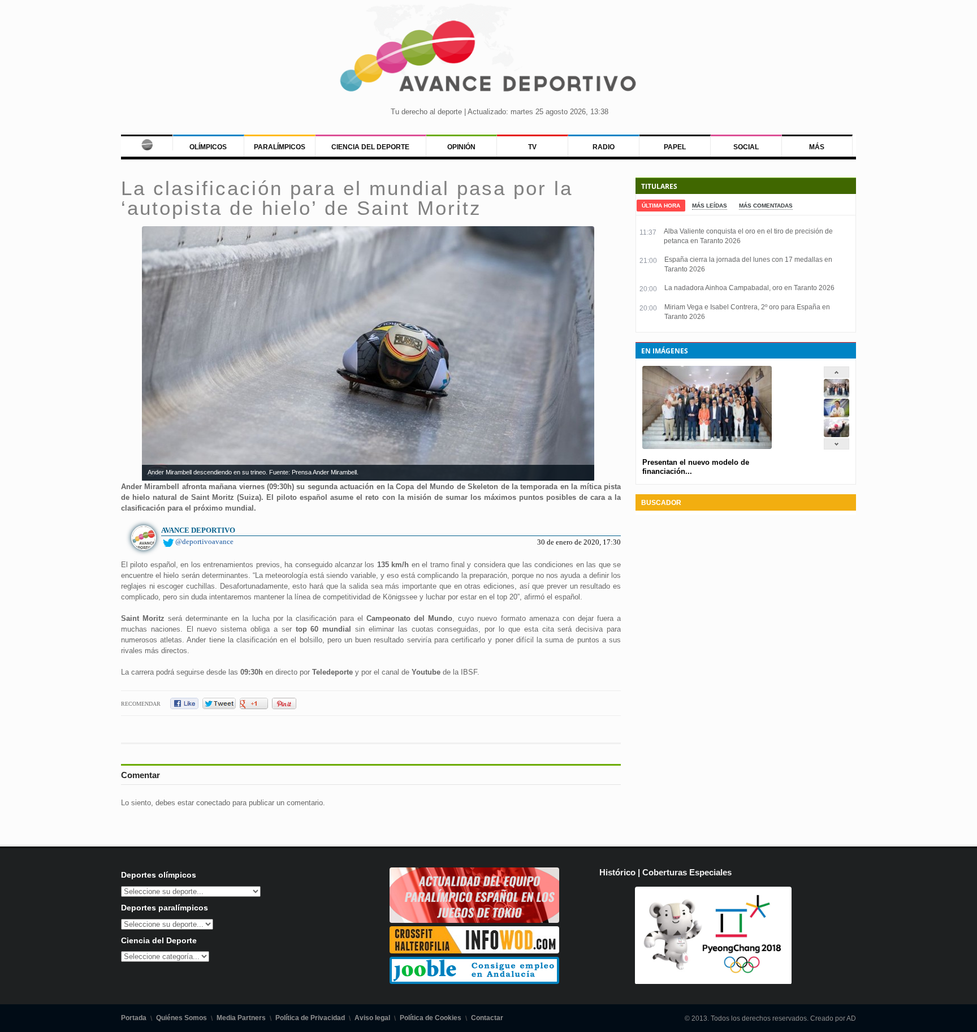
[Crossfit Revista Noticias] (474, 951)
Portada (133, 1018)
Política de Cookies (430, 1018)
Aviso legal (372, 1018)
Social (746, 147)
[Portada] (146, 142)
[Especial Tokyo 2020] (474, 920)
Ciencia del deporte (370, 147)
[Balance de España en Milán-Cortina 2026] (836, 415)
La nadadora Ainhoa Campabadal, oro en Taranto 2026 (749, 288)
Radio (604, 147)
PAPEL (675, 147)
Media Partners (241, 1018)
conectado (213, 802)
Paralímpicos (279, 147)
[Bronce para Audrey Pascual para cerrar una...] (836, 434)
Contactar (487, 1018)
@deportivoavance (204, 541)
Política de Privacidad (310, 1018)
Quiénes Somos (181, 1018)
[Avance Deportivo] (488, 59)
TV (532, 147)
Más (816, 147)
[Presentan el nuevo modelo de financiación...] (836, 395)
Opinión (461, 147)
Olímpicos (208, 147)
